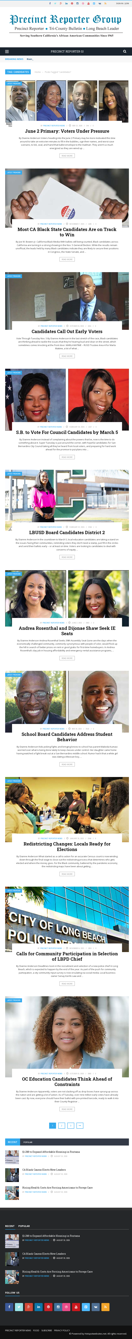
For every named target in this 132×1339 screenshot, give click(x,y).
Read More (67, 155)
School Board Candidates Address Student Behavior (67, 736)
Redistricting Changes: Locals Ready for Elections (67, 846)
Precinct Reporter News (54, 125)
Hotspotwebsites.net (95, 1333)
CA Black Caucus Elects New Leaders (44, 1169)
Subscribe (46, 1330)
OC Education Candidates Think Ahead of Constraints (67, 1081)
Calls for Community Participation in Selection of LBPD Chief (67, 956)
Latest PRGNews (14, 83)
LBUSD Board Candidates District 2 (67, 532)
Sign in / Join (122, 3)
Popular (28, 1142)
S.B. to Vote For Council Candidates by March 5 (67, 432)
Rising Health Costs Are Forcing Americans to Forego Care (60, 59)
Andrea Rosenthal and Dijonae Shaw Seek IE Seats (67, 630)
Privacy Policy (62, 1330)
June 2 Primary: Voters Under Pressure (67, 131)
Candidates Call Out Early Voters (67, 331)
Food (36, 1330)
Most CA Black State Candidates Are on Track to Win (67, 232)
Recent (12, 1142)
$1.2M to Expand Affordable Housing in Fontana (51, 1151)
